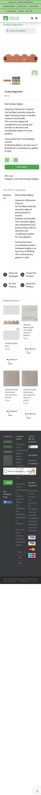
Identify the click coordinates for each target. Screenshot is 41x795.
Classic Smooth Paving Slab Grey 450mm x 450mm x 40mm (29, 395)
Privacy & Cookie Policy (32, 471)
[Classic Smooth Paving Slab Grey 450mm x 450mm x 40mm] (30, 378)
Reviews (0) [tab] (7, 196)
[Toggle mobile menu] (36, 18)
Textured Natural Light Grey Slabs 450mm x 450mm (28, 330)
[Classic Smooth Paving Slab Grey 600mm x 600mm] (11, 378)
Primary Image (33, 581)
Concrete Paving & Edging (26, 179)
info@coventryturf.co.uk (25, 2)
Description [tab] (7, 190)
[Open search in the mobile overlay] (20, 31)
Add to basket (22, 167)
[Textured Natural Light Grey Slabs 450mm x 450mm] (30, 313)
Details (14, 359)
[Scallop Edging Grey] (11, 322)
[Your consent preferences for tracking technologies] (37, 791)
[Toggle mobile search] (32, 18)
